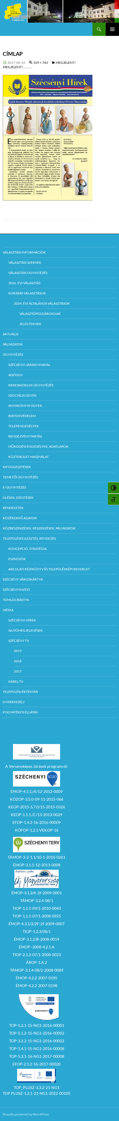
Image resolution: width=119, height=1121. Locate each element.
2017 (18, 671)
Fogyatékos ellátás (20, 712)
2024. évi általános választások (42, 303)
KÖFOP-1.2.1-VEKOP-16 (36, 830)
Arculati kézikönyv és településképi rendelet (49, 569)
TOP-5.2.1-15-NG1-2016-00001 (36, 1025)
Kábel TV (15, 681)
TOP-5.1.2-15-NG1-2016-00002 (36, 1033)
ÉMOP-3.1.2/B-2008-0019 (36, 939)
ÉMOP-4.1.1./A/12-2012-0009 (37, 791)
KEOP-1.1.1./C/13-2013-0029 (36, 814)
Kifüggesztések (17, 467)
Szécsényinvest (16, 589)
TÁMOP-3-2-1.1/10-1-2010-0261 (36, 857)
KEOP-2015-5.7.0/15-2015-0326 (36, 807)
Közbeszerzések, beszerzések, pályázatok (39, 528)
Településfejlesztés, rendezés (29, 538)
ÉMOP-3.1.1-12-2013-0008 (36, 864)
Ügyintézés (13, 354)
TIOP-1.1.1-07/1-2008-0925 (36, 916)
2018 (18, 661)
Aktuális (10, 334)
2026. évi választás (24, 283)
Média (8, 610)
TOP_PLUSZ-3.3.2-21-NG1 (37, 1087)
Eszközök (17, 559)
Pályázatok (13, 344)
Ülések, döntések (18, 497)
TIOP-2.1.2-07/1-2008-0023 (36, 954)
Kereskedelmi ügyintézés (30, 385)
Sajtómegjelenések (25, 630)
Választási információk (24, 252)
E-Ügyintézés (14, 487)
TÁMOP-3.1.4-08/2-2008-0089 (36, 970)
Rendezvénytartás (25, 436)
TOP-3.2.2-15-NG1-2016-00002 (36, 1040)
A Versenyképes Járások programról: (36, 766)
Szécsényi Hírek (22, 620)
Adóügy (15, 375)
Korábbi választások (27, 293)
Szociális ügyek (22, 395)
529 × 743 (40, 62)
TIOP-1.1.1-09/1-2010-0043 (36, 908)
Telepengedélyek (23, 426)
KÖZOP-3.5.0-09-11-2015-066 (36, 799)
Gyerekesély (14, 702)
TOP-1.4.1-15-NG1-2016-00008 (36, 1048)
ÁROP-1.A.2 (36, 962)
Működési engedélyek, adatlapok (38, 446)
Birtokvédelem (22, 416)
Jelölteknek (30, 324)
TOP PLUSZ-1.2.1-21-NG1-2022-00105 (36, 1093)
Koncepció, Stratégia (27, 549)
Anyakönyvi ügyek (25, 405)
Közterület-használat (28, 457)
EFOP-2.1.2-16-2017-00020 (36, 1064)
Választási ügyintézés (27, 273)
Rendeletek (13, 508)
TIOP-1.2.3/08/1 (37, 931)
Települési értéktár (20, 692)
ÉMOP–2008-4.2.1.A (37, 947)
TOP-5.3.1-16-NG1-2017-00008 (36, 1056)
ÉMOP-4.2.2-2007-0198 (36, 985)
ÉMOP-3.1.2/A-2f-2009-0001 (36, 892)
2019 (18, 651)
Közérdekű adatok (20, 518)
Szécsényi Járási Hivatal (29, 365)
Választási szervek (24, 262)
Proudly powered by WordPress (26, 1114)
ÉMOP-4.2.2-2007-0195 (36, 977)
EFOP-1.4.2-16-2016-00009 (36, 822)
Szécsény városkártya (23, 579)
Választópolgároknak (40, 314)
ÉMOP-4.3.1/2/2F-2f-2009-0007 (36, 923)
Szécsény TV (18, 641)
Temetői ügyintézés (20, 477)
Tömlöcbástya (16, 600)
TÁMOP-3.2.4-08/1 (36, 900)
